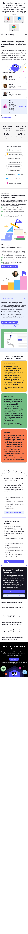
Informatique (11, 174)
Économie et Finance (15, 170)
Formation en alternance (14, 162)
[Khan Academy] (7, 34)
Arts (22, 174)
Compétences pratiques (15, 183)
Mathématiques (15, 150)
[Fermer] (26, 1)
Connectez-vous (6, 117)
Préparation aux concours (14, 166)
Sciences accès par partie (15, 154)
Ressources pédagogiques (15, 178)
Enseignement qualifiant (14, 158)
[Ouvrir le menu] (26, 34)
